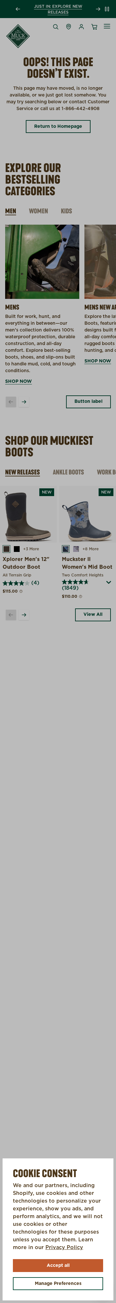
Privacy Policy (64, 1247)
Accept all (58, 1265)
